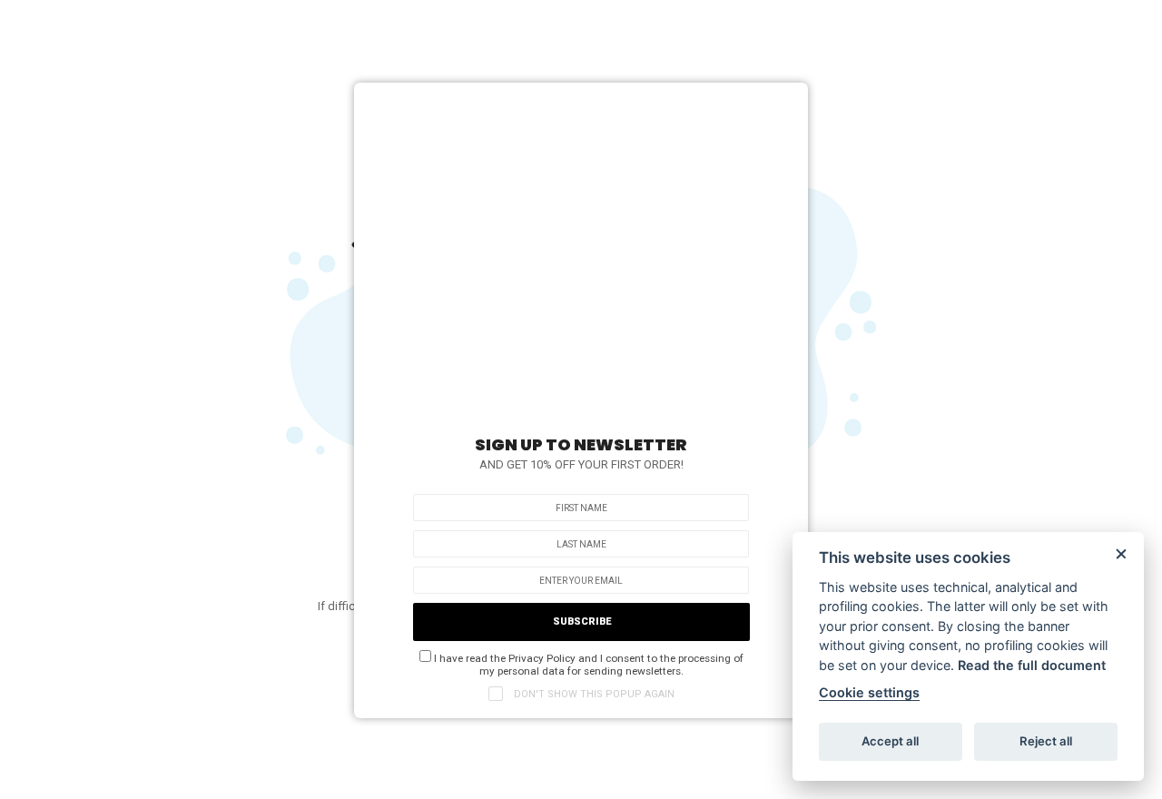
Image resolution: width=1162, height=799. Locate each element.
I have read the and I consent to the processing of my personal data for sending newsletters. (587, 664)
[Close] (785, 101)
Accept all (890, 741)
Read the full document (1032, 665)
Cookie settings (869, 692)
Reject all (1045, 741)
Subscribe (582, 621)
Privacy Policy (542, 658)
